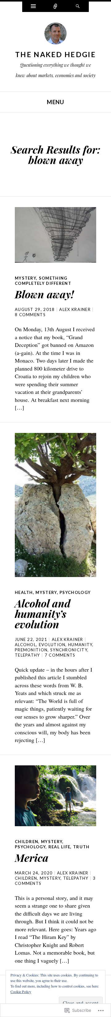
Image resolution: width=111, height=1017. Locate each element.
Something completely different (43, 281)
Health (24, 592)
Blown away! (44, 294)
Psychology (75, 592)
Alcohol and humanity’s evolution (43, 613)
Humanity (80, 644)
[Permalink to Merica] (55, 795)
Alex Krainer (75, 309)
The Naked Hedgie (55, 54)
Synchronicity (68, 649)
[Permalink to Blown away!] (55, 235)
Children (26, 841)
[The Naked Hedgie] (55, 35)
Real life (59, 846)
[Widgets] (33, 7)
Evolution (52, 644)
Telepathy (27, 655)
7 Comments (60, 655)
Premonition (31, 649)
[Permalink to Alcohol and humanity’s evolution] (55, 505)
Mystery (25, 278)
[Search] (78, 7)
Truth (81, 846)
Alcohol (25, 644)
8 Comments (30, 314)
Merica (31, 857)
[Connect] (55, 7)
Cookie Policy (20, 991)
